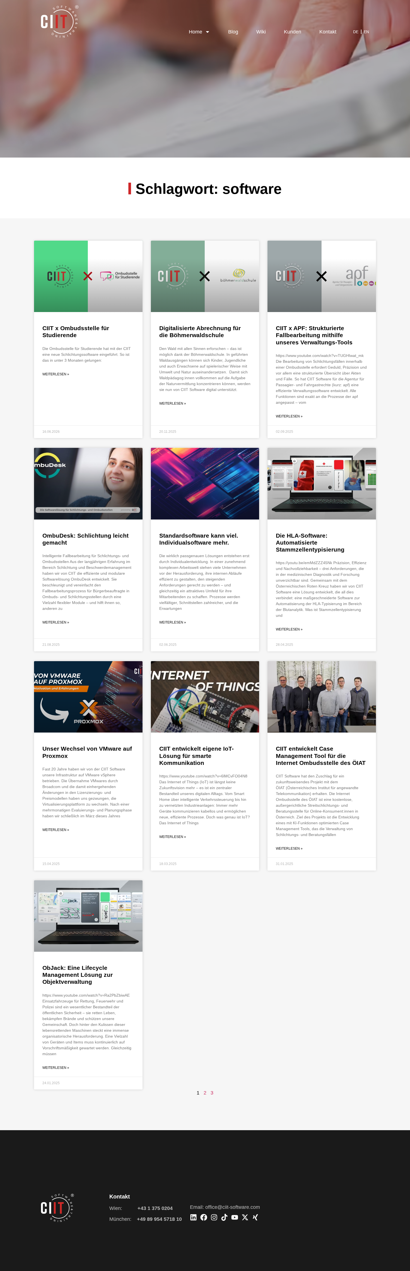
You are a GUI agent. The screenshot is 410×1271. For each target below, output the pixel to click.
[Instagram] (214, 1217)
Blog (233, 32)
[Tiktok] (224, 1217)
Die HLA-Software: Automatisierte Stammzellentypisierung (310, 542)
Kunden (292, 32)
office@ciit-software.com (232, 1207)
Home (195, 32)
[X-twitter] (245, 1217)
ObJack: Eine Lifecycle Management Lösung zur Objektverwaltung (77, 975)
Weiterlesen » (55, 374)
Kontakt (327, 32)
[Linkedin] (193, 1217)
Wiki (261, 32)
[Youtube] (234, 1217)
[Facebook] (203, 1217)
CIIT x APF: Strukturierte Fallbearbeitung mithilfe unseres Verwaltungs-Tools (314, 335)
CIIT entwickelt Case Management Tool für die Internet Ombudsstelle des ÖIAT (321, 755)
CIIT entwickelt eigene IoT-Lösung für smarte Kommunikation (196, 755)
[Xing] (255, 1217)
